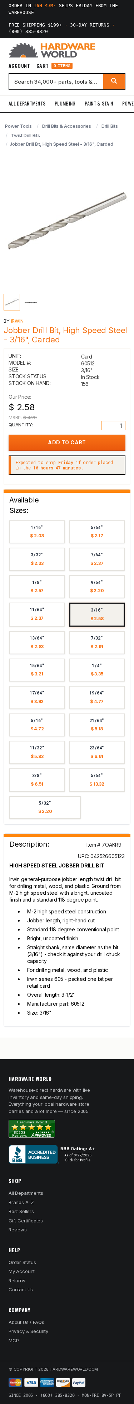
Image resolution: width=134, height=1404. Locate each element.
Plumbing (65, 103)
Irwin (17, 321)
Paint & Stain (99, 103)
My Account (22, 1271)
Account (19, 65)
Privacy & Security (28, 1331)
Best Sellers (21, 1211)
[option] (37, 532)
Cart (53, 66)
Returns (17, 1280)
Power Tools (18, 126)
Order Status (22, 1262)
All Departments (27, 103)
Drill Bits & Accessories (66, 126)
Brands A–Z (21, 1202)
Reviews (18, 1229)
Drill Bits (109, 126)
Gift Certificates (26, 1220)
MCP (14, 1340)
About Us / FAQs (26, 1322)
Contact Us (21, 1289)
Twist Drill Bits (25, 135)
